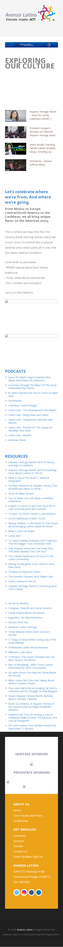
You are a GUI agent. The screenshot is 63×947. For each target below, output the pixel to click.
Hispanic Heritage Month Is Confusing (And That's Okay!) (32, 587)
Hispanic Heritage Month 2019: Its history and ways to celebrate (31, 464)
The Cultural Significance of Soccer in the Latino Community (30, 558)
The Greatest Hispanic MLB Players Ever (30, 576)
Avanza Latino (25, 929)
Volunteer (19, 836)
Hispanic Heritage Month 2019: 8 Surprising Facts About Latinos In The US (32, 471)
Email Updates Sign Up (28, 856)
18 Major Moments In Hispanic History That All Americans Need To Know (32, 487)
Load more (31, 170)
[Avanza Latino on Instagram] (24, 892)
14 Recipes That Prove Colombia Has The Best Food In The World (31, 658)
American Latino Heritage (22, 627)
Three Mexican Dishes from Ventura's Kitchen (29, 633)
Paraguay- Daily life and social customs (30, 608)
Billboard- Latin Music (20, 652)
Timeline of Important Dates (24, 571)
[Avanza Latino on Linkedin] (38, 892)
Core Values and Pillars (28, 815)
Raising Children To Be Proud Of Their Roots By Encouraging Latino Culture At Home (33, 525)
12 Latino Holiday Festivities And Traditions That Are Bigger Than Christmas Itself (32, 542)
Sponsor (18, 841)
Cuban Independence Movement (26, 612)
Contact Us (20, 851)
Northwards (15, 400)
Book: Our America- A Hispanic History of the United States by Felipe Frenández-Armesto (31, 706)
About (17, 810)
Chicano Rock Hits (18, 622)
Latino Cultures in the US (22, 581)
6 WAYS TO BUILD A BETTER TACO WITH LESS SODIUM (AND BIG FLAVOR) (31, 507)
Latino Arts (14, 535)
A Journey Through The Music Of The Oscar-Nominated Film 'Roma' (32, 386)
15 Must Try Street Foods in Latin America (31, 513)
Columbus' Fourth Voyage (22, 405)
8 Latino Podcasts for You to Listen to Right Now (33, 394)
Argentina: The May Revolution (25, 617)
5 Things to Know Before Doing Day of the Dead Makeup (32, 641)
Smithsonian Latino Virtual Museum (28, 647)
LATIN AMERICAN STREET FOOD (26, 518)
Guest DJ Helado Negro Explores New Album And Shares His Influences (29, 379)
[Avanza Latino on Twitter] (16, 892)
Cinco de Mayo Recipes (21, 493)
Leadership (20, 821)
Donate (18, 846)
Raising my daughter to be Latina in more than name (31, 565)
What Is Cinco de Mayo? (21, 531)
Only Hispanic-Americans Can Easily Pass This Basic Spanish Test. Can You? (30, 550)
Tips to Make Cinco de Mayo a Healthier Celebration (30, 500)
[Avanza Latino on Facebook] (31, 892)
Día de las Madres (18, 603)
